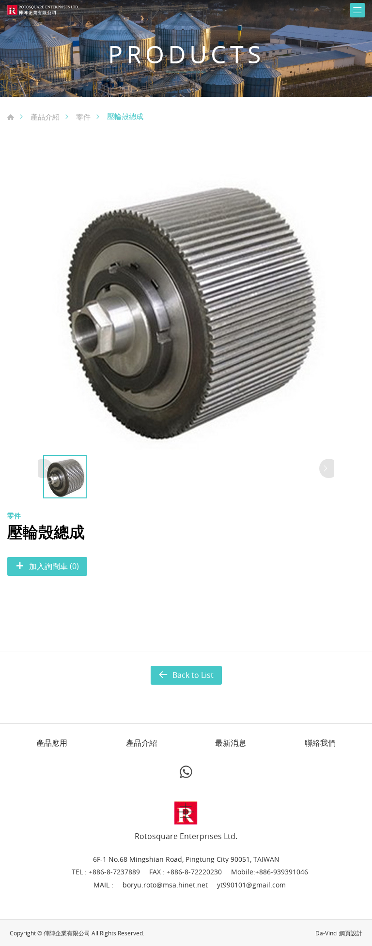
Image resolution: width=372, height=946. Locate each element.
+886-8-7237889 (114, 871)
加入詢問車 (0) (54, 566)
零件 (83, 116)
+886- (264, 871)
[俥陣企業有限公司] (43, 10)
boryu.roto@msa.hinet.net (165, 884)
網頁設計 (350, 933)
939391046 (290, 871)
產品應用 (51, 743)
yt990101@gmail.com (251, 884)
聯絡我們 (320, 743)
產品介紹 (45, 116)
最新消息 (230, 743)
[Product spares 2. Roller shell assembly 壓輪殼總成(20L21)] (186, 305)
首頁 (10, 117)
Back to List (193, 675)
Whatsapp (186, 772)
